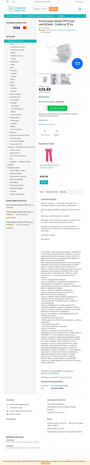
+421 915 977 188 (16, 408)
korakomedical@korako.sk (19, 404)
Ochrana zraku (15, 138)
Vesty (12, 82)
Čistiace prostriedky (17, 194)
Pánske (13, 76)
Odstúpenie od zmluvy (56, 412)
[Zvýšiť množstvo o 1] (46, 107)
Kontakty (50, 410)
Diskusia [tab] (63, 192)
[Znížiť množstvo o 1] (46, 109)
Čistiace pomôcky (16, 185)
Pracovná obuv (15, 94)
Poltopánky (15, 100)
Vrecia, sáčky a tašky (17, 170)
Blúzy (12, 67)
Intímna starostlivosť (17, 156)
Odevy (12, 44)
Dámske (14, 73)
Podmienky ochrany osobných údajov (61, 407)
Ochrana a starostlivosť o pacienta (20, 147)
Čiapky (13, 59)
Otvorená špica (17, 109)
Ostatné (13, 191)
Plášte (13, 53)
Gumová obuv (16, 115)
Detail (43, 182)
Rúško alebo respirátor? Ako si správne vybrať (64, 432)
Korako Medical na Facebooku (21, 411)
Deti (11, 159)
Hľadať (53, 9)
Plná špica (15, 106)
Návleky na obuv (17, 56)
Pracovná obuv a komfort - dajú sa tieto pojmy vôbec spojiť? (65, 424)
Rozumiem (45, 463)
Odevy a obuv (15, 150)
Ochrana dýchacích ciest (19, 135)
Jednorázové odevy (17, 47)
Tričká (12, 65)
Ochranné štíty (16, 144)
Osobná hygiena (16, 173)
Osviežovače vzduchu (18, 176)
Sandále (14, 103)
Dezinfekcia (14, 182)
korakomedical (15, 414)
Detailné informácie (46, 124)
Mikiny (12, 85)
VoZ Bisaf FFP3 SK (65, 377)
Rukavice (13, 132)
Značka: (46, 32)
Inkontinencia (15, 153)
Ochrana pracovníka (15, 41)
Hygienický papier (16, 188)
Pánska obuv (15, 118)
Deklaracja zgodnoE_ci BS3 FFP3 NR (57, 372)
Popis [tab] (42, 192)
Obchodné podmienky (43, 2)
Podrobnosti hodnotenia (67, 30)
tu (86, 461)
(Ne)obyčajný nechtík (55, 429)
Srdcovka (10, 440)
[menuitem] (14, 16)
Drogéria (10, 165)
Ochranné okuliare (17, 141)
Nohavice (13, 70)
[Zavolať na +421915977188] (9, 2)
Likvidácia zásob (13, 168)
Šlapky (13, 112)
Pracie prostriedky (16, 179)
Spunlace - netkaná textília (20, 162)
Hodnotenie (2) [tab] (52, 192)
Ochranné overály (17, 50)
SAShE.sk (9, 446)
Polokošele (14, 62)
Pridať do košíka (59, 108)
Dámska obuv (15, 97)
